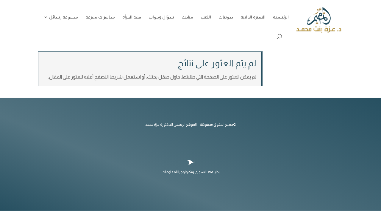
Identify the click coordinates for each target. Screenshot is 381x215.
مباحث (187, 17)
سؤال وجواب (161, 17)
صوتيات (225, 17)
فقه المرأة (131, 17)
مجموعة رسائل (63, 17)
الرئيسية (281, 17)
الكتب (206, 17)
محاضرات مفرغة (100, 17)
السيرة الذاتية (253, 17)
